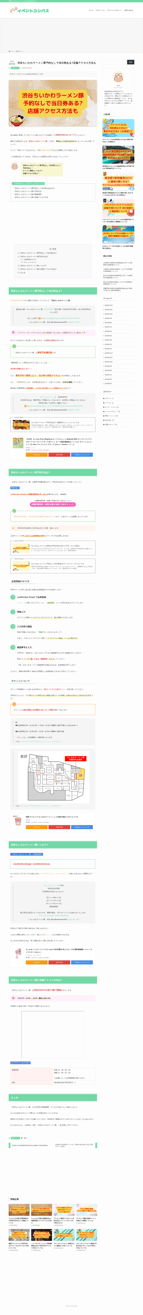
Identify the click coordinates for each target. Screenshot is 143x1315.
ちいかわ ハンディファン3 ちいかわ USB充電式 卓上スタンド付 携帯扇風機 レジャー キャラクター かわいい (59, 951)
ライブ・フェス (112, 407)
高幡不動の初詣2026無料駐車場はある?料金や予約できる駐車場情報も (117, 289)
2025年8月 (108, 322)
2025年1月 (108, 349)
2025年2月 (108, 344)
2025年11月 (108, 309)
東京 (25, 1138)
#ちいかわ (48, 406)
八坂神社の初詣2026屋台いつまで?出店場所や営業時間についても (117, 270)
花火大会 (109, 420)
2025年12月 (109, 305)
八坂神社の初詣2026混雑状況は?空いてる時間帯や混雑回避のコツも (117, 264)
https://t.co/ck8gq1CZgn (49, 318)
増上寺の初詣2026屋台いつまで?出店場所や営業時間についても (117, 283)
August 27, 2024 (73, 410)
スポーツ (109, 398)
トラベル (109, 403)
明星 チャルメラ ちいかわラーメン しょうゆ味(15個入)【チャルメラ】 (52, 817)
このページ (21, 603)
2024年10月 (109, 362)
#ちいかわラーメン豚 (48, 397)
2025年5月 (108, 336)
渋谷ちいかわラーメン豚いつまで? (33, 266)
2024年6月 (108, 379)
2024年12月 (109, 353)
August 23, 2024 (73, 322)
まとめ (22, 273)
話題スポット (15, 68)
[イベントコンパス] (30, 10)
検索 (130, 62)
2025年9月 (108, 318)
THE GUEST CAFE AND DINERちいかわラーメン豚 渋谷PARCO (41, 741)
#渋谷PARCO (49, 309)
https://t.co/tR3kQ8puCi (35, 406)
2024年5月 (108, 383)
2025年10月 (109, 314)
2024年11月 (108, 357)
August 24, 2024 (73, 919)
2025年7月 (108, 327)
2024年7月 (108, 375)
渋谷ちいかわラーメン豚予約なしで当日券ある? (38, 253)
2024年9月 (108, 366)
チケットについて (30, 262)
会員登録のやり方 (30, 259)
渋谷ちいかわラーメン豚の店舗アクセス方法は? (38, 269)
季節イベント (111, 416)
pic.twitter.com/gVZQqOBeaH (58, 915)
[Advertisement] (71, 34)
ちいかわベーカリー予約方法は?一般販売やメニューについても (55, 422)
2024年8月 (108, 370)
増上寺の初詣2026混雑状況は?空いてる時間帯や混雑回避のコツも (117, 276)
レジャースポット (112, 411)
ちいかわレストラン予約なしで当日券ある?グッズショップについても (57, 564)
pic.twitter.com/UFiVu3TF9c (73, 406)
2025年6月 (108, 331)
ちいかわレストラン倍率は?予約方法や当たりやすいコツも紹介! (55, 546)
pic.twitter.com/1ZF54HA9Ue (69, 318)
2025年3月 (108, 340)
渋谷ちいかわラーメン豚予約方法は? (34, 256)
